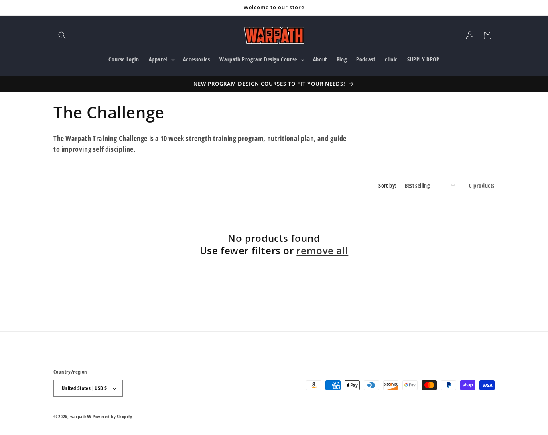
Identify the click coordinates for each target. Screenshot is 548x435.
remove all (322, 250)
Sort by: (387, 185)
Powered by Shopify (112, 416)
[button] (62, 35)
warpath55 (80, 416)
